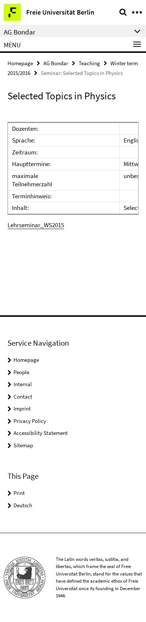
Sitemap (23, 445)
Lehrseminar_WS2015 (35, 225)
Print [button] (19, 492)
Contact (22, 396)
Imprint (22, 408)
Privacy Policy (29, 420)
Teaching (89, 63)
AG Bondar (55, 63)
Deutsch (22, 505)
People (21, 372)
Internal (22, 384)
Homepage (20, 63)
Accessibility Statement (40, 432)
